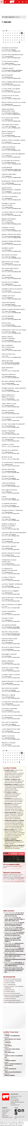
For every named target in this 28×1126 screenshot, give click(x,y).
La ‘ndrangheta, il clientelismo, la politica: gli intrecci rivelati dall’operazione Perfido (13, 794)
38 (3, 39)
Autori (3, 1114)
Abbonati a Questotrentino (12, 872)
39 (5, 39)
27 (24, 35)
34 (17, 37)
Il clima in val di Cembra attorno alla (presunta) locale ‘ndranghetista (14, 781)
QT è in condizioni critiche (11, 864)
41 (10, 39)
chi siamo (13, 1103)
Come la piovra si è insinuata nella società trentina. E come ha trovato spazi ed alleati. (14, 800)
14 (17, 33)
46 (21, 39)
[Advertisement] (14, 896)
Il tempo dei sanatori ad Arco (13, 1000)
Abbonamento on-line (7, 1117)
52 (12, 42)
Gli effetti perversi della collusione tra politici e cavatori (14, 841)
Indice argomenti (9, 17)
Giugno (10, 1059)
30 (8, 37)
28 (3, 37)
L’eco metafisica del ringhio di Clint (14, 1002)
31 (10, 37)
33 (14, 37)
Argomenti (4, 1112)
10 (8, 33)
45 (19, 39)
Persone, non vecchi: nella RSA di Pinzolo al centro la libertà (14, 996)
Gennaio (13, 1038)
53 (14, 42)
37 (24, 37)
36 (21, 37)
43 (14, 39)
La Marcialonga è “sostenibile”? (13, 981)
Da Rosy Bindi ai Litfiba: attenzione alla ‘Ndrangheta (14, 847)
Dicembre (8, 1041)
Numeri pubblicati (6, 1109)
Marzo (13, 1071)
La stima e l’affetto (10, 982)
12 (12, 33)
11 (10, 33)
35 (19, 37)
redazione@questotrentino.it (17, 1102)
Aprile (10, 1067)
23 (14, 35)
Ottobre (12, 1048)
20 (8, 35)
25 (19, 35)
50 (8, 42)
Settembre (10, 1051)
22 (12, 35)
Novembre (8, 1045)
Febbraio (12, 1035)
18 (3, 35)
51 (10, 42)
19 (5, 35)
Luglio (14, 1055)
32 (12, 37)
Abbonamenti (5, 1115)
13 (14, 33)
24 (17, 35)
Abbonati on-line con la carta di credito (15, 881)
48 (3, 42)
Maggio (13, 1064)
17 (24, 33)
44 (17, 39)
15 (19, 33)
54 (17, 42)
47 (24, 39)
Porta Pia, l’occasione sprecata (13, 979)
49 (5, 42)
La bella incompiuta (10, 998)
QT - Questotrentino (10, 984)
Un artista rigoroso (10, 991)
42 (12, 39)
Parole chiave (5, 1111)
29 (5, 37)
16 (21, 33)
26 (21, 35)
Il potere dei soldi (9, 989)
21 (10, 35)
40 (8, 39)
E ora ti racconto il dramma (12, 993)
